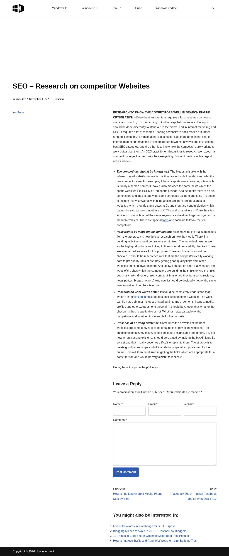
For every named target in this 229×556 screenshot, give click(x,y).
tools (165, 220)
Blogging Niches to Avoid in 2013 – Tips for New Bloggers (149, 531)
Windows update (166, 8)
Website (189, 404)
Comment (120, 419)
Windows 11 (60, 8)
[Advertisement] (81, 54)
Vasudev (21, 98)
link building (142, 296)
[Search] (214, 8)
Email (152, 404)
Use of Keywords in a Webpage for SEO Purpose (144, 526)
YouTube (18, 112)
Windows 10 (90, 8)
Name (118, 404)
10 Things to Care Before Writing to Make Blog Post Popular (151, 535)
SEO (116, 131)
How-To (116, 8)
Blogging (59, 98)
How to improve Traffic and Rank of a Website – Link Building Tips (155, 540)
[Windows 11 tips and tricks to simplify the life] (19, 8)
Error (138, 8)
